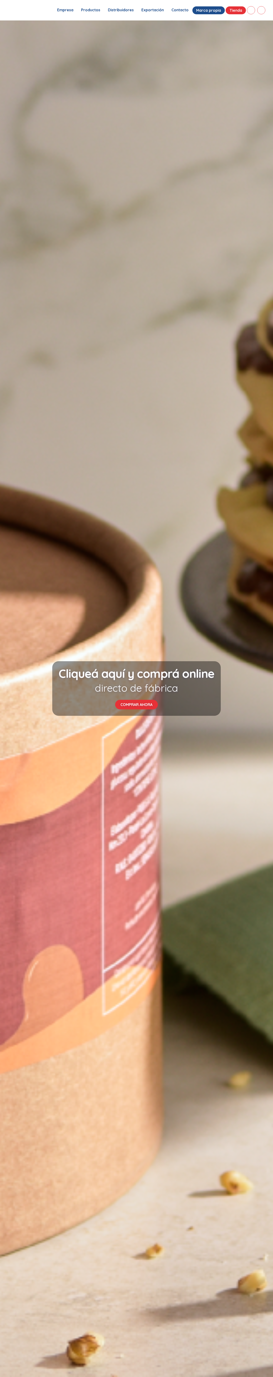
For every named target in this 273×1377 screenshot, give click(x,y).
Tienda (235, 10)
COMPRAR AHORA (136, 704)
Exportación (152, 9)
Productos (90, 9)
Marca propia (208, 10)
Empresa (65, 9)
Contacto (180, 9)
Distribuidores (121, 9)
